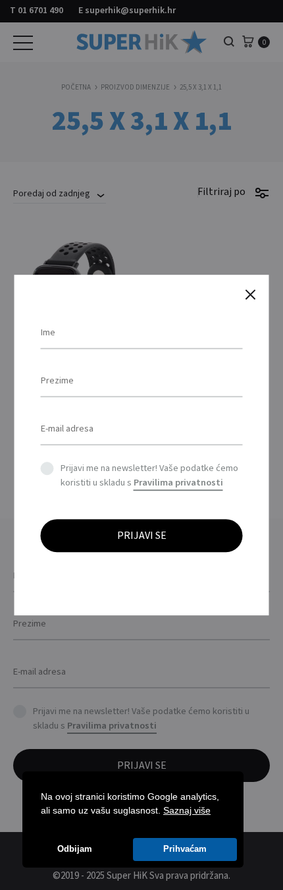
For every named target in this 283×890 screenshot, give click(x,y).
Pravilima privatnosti (178, 482)
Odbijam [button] (74, 849)
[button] (215, 812)
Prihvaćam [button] (185, 849)
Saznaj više (187, 810)
